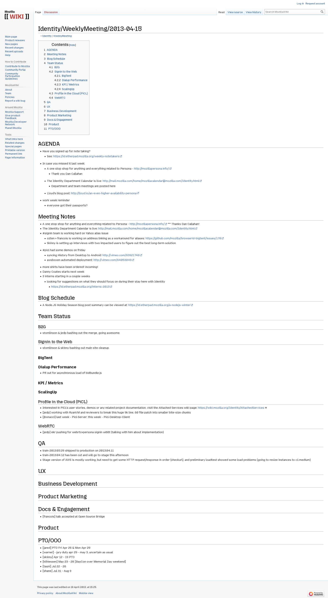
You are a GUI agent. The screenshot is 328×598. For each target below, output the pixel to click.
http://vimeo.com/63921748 (121, 255)
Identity (47, 36)
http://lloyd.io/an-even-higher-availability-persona (103, 193)
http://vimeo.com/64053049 (113, 260)
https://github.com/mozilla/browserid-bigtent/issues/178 (183, 238)
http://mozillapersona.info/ (151, 168)
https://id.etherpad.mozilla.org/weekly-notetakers (86, 156)
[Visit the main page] (17, 15)
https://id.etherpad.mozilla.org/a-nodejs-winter (159, 305)
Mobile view (86, 593)
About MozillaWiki (66, 593)
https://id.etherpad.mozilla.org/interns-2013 (80, 286)
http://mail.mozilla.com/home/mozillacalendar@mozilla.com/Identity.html (151, 181)
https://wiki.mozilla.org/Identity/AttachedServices (231, 407)
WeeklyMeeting (62, 36)
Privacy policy (45, 593)
